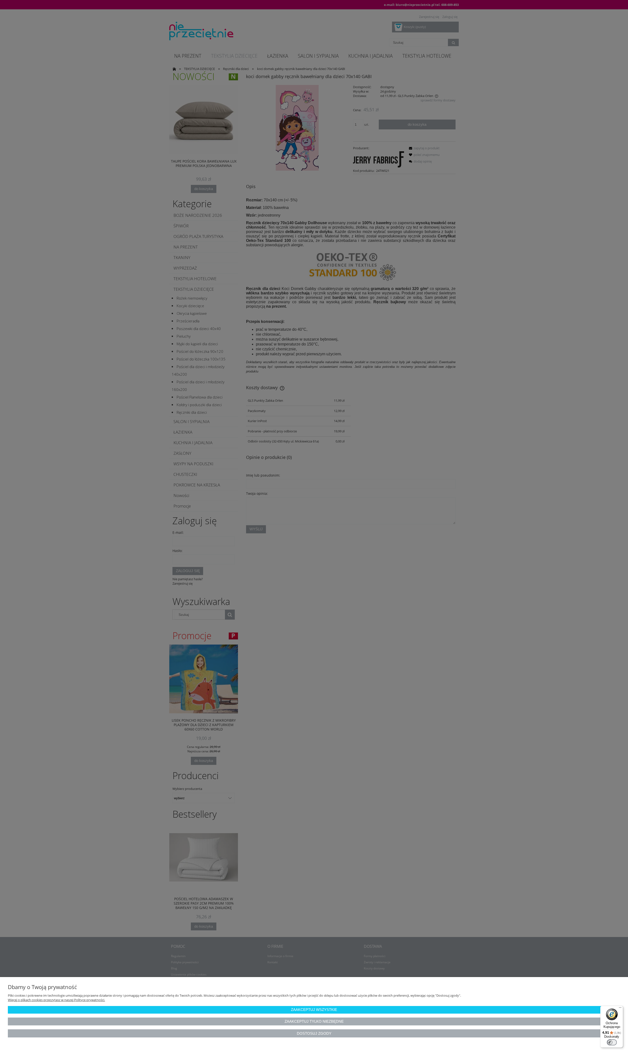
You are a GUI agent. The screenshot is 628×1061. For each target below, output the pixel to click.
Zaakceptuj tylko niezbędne (314, 1021)
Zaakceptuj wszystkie (314, 1009)
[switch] (612, 1042)
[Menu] (620, 1009)
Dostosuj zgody (314, 1033)
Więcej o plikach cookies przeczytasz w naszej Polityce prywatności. (56, 1000)
